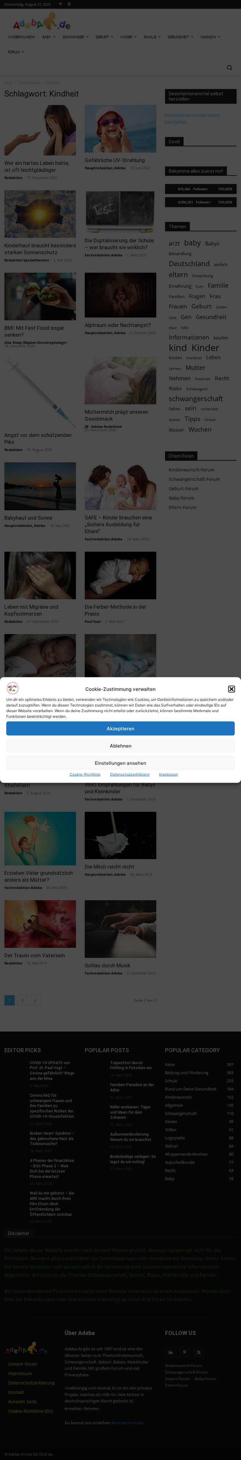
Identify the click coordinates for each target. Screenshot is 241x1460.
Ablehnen (120, 745)
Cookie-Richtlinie (85, 774)
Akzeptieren (120, 728)
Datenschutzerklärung (129, 774)
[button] (231, 689)
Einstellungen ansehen (120, 763)
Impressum (168, 774)
